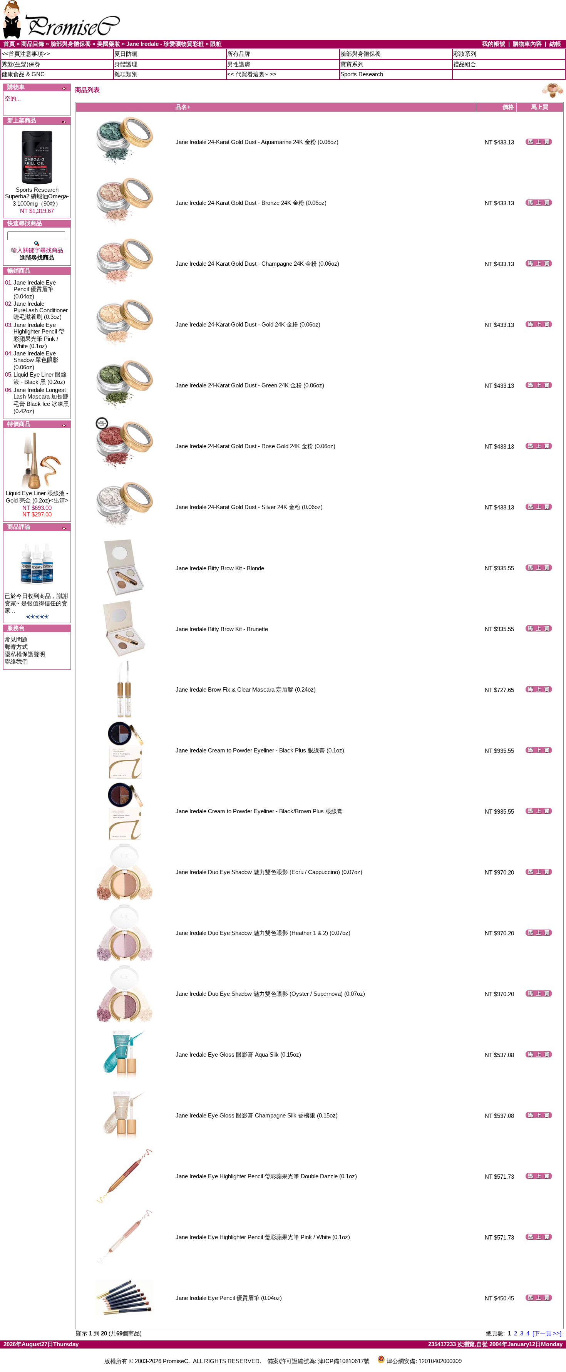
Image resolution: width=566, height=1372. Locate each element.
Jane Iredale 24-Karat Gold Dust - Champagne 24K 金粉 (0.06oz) (257, 263)
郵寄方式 (16, 646)
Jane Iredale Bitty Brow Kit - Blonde (220, 568)
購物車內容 (527, 43)
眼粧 (216, 43)
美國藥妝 (108, 43)
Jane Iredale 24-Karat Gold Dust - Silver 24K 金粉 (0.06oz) (249, 507)
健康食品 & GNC (23, 74)
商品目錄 (32, 43)
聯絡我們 (16, 661)
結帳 (555, 43)
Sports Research (361, 74)
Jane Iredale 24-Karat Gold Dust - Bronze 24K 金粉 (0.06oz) (251, 202)
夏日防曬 (125, 53)
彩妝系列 (464, 53)
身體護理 (125, 64)
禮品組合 (464, 64)
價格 (508, 107)
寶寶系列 (351, 64)
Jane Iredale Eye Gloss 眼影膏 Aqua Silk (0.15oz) (238, 1054)
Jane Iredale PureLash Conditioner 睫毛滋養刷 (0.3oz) (40, 310)
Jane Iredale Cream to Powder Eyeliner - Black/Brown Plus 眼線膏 (259, 811)
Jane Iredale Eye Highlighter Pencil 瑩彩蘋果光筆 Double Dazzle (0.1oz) (266, 1176)
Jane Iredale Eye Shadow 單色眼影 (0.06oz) (36, 360)
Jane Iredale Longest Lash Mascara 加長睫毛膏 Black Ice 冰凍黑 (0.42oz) (41, 400)
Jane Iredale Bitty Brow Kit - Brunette (222, 629)
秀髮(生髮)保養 (21, 64)
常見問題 (16, 639)
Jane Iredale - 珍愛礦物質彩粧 (165, 43)
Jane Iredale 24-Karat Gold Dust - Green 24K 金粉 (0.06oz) (250, 385)
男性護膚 (238, 64)
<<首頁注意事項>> (26, 53)
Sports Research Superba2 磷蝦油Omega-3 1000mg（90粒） (37, 196)
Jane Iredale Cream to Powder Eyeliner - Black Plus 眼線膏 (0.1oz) (260, 750)
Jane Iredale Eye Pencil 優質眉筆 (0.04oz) (34, 289)
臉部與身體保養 (70, 43)
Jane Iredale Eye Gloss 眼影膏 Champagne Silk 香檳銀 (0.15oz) (257, 1115)
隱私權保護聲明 (25, 654)
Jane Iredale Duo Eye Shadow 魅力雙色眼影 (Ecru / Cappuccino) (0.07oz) (269, 872)
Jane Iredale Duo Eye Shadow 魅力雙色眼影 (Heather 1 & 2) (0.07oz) (263, 933)
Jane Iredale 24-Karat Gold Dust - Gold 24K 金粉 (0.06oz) (248, 324)
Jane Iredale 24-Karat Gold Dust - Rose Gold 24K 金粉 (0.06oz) (255, 446)
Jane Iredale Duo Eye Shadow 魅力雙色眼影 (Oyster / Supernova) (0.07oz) (270, 993)
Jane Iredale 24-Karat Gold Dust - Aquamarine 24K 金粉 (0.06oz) (257, 142)
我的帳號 (493, 43)
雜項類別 (125, 74)
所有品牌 (238, 53)
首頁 (9, 43)
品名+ (183, 107)
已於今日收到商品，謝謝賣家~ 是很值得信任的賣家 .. (36, 603)
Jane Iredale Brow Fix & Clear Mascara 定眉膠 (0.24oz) (246, 689)
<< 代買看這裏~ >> (251, 74)
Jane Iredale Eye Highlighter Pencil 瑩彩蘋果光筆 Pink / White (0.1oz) (38, 335)
